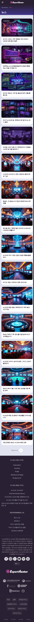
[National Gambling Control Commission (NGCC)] (11, 580)
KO (16, 563)
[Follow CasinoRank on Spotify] (23, 559)
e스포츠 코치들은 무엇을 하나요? (17, 500)
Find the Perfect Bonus (17, 494)
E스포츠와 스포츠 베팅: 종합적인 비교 (17, 497)
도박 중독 (21, 619)
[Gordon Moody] (22, 585)
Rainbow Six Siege (17, 475)
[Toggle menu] (2, 2)
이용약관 (6, 619)
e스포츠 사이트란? (17, 490)
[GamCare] (14, 590)
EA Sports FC (17, 478)
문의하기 (17, 521)
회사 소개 (17, 518)
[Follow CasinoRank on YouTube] (19, 559)
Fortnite (17, 468)
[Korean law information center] (26, 580)
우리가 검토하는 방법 (17, 524)
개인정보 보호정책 (17, 531)
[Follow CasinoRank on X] (15, 559)
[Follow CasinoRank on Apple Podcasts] (28, 559)
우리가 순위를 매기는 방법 (17, 527)
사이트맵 (28, 619)
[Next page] (21, 450)
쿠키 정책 (13, 619)
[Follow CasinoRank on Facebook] (6, 559)
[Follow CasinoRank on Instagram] (10, 559)
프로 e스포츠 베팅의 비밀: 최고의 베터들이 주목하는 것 (16, 504)
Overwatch (17, 465)
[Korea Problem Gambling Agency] (11, 585)
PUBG (17, 472)
